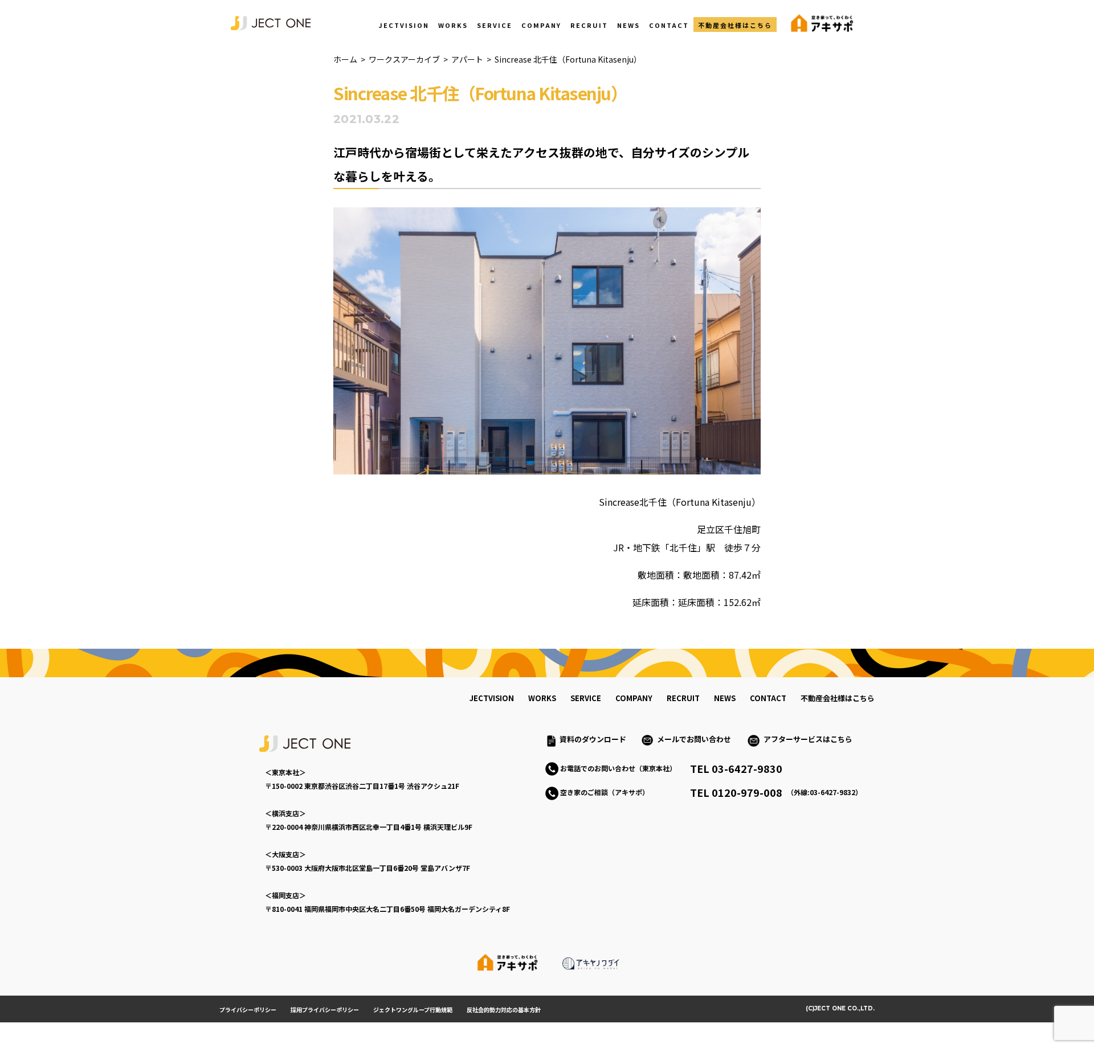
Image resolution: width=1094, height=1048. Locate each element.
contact (768, 698)
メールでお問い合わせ (697, 739)
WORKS (453, 25)
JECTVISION (403, 25)
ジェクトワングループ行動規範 (412, 1009)
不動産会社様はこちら (735, 25)
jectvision (492, 698)
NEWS (628, 25)
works (542, 698)
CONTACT (669, 25)
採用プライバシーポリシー (325, 1009)
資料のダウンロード (593, 739)
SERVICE (494, 25)
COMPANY (541, 25)
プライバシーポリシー (247, 1009)
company (633, 698)
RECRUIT (589, 25)
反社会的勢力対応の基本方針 (504, 1009)
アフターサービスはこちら (808, 739)
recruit (683, 698)
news (725, 698)
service (585, 698)
